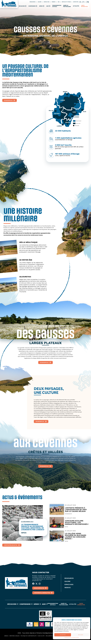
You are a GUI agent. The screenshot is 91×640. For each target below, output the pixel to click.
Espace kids (46, 1)
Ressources (32, 1)
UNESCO (6, 635)
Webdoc (54, 1)
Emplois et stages (66, 1)
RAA (59, 1)
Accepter (63, 634)
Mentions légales (14, 635)
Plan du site (41, 635)
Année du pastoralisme (67, 6)
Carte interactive (84, 6)
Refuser (80, 634)
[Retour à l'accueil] (9, 4)
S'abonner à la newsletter (42, 592)
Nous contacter (39, 588)
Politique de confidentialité (71, 637)
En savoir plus (8, 100)
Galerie (39, 1)
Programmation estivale (56, 6)
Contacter (75, 1)
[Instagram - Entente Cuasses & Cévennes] (39, 584)
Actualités (76, 6)
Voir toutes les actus (10, 545)
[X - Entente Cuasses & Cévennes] (36, 584)
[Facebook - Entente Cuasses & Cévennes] (33, 584)
